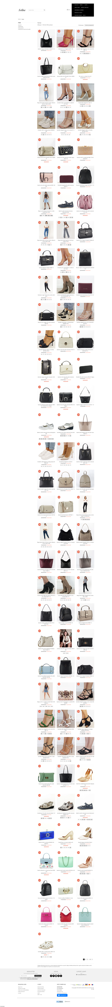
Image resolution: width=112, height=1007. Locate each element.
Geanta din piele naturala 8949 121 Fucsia (46, 924)
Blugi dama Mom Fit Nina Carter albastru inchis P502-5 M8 (46, 241)
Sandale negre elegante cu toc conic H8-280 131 (85, 49)
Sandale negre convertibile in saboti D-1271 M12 (65, 103)
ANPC (39, 993)
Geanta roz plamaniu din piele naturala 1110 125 (85, 211)
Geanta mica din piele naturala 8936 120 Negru (66, 405)
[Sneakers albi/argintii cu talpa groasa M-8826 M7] (46, 451)
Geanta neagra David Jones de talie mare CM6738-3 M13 (46, 77)
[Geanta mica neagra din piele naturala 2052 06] (85, 638)
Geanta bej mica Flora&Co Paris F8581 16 (66, 489)
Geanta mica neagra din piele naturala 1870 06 (46, 323)
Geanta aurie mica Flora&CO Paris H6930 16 (46, 158)
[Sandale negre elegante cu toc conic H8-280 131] (85, 38)
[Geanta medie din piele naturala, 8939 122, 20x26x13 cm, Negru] (46, 394)
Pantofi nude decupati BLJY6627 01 (85, 870)
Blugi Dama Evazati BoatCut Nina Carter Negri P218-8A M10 (85, 515)
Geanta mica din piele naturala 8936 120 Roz (46, 186)
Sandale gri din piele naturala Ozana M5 (66, 432)
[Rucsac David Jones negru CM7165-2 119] (85, 175)
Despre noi (20, 987)
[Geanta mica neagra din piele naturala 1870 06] (46, 312)
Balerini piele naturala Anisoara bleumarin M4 (66, 211)
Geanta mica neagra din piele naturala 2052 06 (85, 649)
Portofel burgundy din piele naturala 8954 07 (66, 186)
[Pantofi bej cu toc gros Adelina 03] (66, 832)
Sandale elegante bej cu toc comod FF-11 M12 (66, 130)
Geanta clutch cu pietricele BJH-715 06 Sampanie (85, 158)
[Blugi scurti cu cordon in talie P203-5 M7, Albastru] (46, 691)
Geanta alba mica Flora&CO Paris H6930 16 (65, 77)
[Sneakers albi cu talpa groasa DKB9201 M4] (46, 120)
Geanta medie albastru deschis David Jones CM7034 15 (85, 924)
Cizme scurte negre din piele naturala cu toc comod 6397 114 (46, 596)
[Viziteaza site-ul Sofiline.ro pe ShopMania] (59, 1002)
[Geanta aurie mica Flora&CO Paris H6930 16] (46, 147)
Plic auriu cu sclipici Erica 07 (85, 76)
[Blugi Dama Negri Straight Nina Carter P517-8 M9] (85, 585)
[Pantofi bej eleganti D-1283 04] (66, 451)
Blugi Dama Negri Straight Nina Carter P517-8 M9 (85, 596)
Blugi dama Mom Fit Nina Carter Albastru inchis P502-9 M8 (46, 543)
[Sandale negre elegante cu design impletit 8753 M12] (85, 719)
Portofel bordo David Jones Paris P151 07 (85, 295)
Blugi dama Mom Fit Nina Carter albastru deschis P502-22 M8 (46, 103)
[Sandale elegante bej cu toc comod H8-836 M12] (85, 312)
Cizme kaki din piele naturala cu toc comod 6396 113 (65, 596)
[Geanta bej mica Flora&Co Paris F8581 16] (66, 479)
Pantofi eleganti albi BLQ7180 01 (85, 842)
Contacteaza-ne (63, 995)
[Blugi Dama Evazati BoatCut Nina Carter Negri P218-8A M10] (85, 504)
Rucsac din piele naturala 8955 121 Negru (85, 898)
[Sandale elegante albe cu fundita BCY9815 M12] (85, 120)
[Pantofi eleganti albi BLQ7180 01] (85, 832)
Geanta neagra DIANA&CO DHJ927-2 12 (46, 49)
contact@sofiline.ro (82, 974)
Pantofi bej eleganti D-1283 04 (65, 461)
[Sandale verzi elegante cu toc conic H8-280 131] (46, 719)
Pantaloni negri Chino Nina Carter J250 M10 (46, 295)
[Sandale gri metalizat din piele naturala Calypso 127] (66, 803)
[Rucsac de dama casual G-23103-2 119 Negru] (46, 888)
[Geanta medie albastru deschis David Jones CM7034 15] (85, 913)
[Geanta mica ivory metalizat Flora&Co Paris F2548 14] (46, 638)
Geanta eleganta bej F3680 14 (85, 622)
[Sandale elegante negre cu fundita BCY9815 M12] (46, 339)
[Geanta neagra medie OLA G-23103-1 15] (85, 394)
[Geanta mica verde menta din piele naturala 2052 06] (46, 773)
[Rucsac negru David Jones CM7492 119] (66, 666)
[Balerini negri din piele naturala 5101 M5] (85, 746)
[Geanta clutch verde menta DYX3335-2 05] (66, 860)
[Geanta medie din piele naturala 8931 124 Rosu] (66, 913)
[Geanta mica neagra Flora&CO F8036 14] (85, 666)
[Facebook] (51, 976)
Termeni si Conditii (21, 988)
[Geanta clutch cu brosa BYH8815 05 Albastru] (46, 832)
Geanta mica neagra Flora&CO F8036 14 (85, 676)
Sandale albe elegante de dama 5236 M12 (66, 730)
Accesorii (19, 25)
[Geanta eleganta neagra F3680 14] (46, 257)
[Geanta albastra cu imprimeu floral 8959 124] (46, 860)
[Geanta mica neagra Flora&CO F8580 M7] (85, 230)
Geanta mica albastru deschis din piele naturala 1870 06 (46, 676)
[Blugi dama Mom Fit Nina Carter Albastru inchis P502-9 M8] (46, 532)
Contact (19, 993)
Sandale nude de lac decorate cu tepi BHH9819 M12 (66, 757)
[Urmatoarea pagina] (92, 959)
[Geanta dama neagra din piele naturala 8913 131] (66, 559)
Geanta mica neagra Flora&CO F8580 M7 (85, 240)
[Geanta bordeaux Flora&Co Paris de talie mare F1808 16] (46, 559)
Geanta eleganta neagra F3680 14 (46, 267)
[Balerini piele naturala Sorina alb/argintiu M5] (46, 422)
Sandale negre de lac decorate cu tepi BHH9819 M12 (46, 757)
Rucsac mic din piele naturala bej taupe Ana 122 (85, 489)
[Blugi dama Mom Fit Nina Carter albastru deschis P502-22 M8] (46, 92)
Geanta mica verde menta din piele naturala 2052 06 (46, 784)
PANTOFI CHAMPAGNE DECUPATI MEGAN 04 (85, 784)
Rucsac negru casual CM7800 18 (66, 622)
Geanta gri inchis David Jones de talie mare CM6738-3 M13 (85, 570)
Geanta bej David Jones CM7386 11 (65, 515)
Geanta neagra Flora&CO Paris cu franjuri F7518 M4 (66, 543)
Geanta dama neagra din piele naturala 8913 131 (65, 570)
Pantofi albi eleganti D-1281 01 (85, 102)
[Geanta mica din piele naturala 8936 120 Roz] (46, 175)
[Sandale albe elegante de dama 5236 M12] (66, 719)
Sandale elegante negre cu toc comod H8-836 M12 (85, 702)
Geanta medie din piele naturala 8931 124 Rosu (65, 924)
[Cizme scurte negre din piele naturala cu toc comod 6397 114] (46, 585)
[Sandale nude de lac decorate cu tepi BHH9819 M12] (66, 746)
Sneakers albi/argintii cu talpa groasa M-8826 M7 (46, 462)
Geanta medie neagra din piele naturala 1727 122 (46, 489)
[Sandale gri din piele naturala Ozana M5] (66, 422)
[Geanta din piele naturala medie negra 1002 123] (66, 147)
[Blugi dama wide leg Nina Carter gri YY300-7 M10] (66, 230)
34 (90, 959)
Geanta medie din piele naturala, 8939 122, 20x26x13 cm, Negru (46, 405)
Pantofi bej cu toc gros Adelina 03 (65, 842)
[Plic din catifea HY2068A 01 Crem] (66, 888)
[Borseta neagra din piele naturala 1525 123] (46, 367)
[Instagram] (61, 976)
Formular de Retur (41, 991)
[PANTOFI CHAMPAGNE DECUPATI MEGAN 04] (85, 773)
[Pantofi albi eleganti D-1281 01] (85, 92)
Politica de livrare (21, 991)
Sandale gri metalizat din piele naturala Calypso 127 (65, 814)
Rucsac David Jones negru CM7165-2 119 (85, 185)
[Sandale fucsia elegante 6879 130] (66, 38)
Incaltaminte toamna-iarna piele (24, 29)
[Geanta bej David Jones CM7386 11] (66, 504)
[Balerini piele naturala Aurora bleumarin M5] (85, 803)
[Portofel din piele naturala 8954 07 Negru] (85, 367)
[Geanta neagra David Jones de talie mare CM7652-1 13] (66, 773)
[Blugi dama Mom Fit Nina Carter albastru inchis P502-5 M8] (46, 230)
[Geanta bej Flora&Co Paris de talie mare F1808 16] (85, 422)
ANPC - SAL (40, 994)
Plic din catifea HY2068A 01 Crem (66, 898)
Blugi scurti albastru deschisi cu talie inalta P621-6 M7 (46, 211)
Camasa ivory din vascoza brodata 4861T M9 (66, 649)
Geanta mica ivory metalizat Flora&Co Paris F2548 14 (46, 649)
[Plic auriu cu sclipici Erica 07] (85, 66)
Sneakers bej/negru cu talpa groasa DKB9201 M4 (65, 323)
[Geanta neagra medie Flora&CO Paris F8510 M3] (46, 612)
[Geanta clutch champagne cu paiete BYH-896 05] (66, 691)
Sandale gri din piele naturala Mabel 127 (46, 813)
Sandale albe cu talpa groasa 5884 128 (46, 951)
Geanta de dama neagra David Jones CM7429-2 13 (85, 350)
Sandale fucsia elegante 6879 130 (65, 49)
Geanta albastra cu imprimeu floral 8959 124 (46, 871)
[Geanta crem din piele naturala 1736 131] (66, 339)
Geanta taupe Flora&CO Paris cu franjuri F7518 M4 (85, 543)
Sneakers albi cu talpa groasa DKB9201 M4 (46, 130)
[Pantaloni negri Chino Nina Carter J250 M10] (46, 285)
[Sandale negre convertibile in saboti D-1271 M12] (66, 92)
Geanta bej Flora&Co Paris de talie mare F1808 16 (85, 433)
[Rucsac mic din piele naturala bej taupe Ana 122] (85, 479)
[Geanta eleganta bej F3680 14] (85, 612)
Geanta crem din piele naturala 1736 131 (66, 349)
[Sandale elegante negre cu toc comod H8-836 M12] (85, 691)
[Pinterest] (53, 976)
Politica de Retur (41, 988)
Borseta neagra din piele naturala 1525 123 (46, 377)
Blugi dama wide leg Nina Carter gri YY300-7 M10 (66, 241)
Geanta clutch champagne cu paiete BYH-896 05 (66, 702)
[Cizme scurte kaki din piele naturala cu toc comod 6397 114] (66, 285)
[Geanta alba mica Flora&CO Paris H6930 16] (66, 66)
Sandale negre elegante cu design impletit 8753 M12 (85, 730)
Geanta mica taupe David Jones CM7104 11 (46, 515)
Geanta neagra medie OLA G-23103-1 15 (85, 404)
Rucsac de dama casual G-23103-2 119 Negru (46, 898)
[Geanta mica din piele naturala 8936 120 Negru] (66, 394)
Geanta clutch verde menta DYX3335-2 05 (66, 870)
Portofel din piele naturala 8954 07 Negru (85, 377)
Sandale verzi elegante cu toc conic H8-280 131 (46, 730)
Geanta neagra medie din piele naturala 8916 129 (85, 462)
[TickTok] (58, 976)
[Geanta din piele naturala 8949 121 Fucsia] (46, 913)
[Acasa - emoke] (22, 10)
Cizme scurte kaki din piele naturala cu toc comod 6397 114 (65, 295)
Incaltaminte (20, 26)
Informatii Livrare (79, 10)
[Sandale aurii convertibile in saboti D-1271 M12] (66, 257)
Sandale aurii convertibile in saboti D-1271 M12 (65, 268)
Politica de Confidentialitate (32, 978)
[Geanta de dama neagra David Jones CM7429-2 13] (85, 339)
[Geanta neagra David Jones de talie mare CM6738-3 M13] (46, 66)
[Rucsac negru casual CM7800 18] (66, 612)
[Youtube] (56, 976)
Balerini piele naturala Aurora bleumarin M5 (85, 814)
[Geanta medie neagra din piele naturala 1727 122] (46, 479)
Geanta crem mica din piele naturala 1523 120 (66, 377)
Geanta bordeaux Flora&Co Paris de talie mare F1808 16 (46, 570)
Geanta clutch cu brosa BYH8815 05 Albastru (46, 843)
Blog (84, 15)
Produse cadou (78, 12)
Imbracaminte (21, 27)
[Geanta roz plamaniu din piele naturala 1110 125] (85, 201)
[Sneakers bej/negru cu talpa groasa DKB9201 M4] (66, 312)
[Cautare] (44, 10)
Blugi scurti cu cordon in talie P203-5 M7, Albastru (46, 702)
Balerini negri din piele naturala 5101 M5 (85, 756)
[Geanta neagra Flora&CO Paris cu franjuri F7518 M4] (66, 532)
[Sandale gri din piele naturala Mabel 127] (46, 803)
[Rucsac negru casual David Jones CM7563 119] (85, 257)
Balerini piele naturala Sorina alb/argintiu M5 (46, 433)
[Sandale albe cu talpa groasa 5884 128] (46, 941)
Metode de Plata (41, 987)
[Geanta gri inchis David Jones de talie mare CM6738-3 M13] (85, 559)
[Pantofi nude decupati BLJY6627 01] (85, 860)
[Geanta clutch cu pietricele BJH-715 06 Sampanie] (85, 147)
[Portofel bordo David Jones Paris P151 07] (85, 285)
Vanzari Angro (78, 15)
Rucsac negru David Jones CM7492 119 (65, 676)
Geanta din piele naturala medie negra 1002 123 (65, 158)
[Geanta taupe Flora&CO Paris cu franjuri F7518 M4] (85, 532)
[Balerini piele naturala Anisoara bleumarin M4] (66, 201)
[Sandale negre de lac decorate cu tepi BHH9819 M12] (46, 746)
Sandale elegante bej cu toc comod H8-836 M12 (85, 323)
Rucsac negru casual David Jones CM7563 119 (85, 268)
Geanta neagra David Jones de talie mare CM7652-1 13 (66, 784)
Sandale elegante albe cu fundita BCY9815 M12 (85, 130)
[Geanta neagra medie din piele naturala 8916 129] (85, 451)
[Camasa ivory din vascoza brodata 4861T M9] (66, 638)
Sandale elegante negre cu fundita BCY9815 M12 (46, 350)
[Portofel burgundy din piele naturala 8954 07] (66, 175)
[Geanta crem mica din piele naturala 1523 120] (66, 367)
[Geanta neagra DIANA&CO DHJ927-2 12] (46, 38)
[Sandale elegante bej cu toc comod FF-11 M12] (66, 120)
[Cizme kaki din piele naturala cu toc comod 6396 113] (66, 585)
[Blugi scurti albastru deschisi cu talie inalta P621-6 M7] (46, 201)
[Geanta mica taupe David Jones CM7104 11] (46, 504)
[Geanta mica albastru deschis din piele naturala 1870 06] (46, 666)
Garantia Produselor (41, 990)
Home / (19, 19)
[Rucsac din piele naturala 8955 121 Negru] (85, 888)
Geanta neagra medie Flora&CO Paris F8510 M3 (46, 623)
